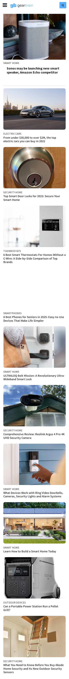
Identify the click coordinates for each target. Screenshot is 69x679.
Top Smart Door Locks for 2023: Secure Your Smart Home (31, 198)
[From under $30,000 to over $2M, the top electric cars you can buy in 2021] (34, 109)
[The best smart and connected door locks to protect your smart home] (34, 167)
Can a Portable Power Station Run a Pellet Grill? (30, 608)
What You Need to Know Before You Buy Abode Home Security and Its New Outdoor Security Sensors (33, 668)
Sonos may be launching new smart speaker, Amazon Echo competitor (33, 70)
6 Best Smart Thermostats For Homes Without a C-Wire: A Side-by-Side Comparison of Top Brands (34, 258)
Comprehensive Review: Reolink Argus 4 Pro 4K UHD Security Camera (34, 436)
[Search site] (62, 5)
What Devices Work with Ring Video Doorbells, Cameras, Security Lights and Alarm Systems (33, 494)
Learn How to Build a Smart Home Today (29, 551)
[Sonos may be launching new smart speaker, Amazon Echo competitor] (34, 37)
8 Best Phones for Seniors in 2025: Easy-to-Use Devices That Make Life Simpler (33, 318)
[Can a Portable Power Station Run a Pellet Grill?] (34, 577)
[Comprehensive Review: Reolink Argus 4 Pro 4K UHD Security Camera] (34, 405)
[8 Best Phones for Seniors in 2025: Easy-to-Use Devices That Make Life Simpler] (34, 288)
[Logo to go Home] (21, 5)
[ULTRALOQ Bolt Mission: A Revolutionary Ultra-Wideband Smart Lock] (34, 347)
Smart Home (11, 63)
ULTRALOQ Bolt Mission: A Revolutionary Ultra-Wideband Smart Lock (34, 377)
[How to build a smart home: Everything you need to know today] (34, 523)
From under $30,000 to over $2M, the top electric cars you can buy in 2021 (29, 139)
